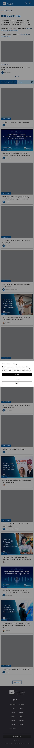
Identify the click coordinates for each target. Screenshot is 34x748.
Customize (17, 379)
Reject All (17, 383)
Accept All (17, 374)
